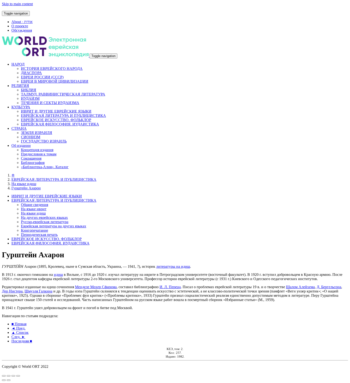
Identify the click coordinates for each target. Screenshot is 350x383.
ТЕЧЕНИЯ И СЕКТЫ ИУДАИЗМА (50, 103)
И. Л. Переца (170, 287)
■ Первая (18, 324)
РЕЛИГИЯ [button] (20, 86)
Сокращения (31, 158)
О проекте (19, 26)
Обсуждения (21, 30)
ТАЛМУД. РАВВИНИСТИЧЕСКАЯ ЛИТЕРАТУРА (63, 94)
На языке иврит (33, 209)
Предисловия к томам (38, 154)
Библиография (33, 163)
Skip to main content (17, 4)
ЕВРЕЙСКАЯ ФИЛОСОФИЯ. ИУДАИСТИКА (60, 124)
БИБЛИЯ (28, 90)
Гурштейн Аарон (26, 188)
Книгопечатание (34, 230)
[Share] (8, 376)
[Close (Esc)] (4, 376)
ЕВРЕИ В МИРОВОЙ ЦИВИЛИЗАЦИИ (54, 81)
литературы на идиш (173, 266)
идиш (58, 275)
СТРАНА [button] (19, 128)
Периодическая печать (39, 235)
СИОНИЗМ (30, 137)
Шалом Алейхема (300, 287)
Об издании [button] (21, 146)
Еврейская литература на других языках (53, 226)
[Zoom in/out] (18, 376)
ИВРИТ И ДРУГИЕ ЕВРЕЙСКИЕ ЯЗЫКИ (56, 111)
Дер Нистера (12, 291)
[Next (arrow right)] (8, 380)
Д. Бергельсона (329, 287)
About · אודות (22, 22)
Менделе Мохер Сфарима (96, 287)
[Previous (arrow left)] (4, 380)
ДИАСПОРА (31, 73)
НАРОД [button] (18, 64)
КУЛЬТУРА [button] (20, 107)
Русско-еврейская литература (44, 222)
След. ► (18, 337)
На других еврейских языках (44, 217)
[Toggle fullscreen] (13, 376)
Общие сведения (34, 205)
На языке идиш (23, 184)
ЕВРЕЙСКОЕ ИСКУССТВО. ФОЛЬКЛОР (56, 120)
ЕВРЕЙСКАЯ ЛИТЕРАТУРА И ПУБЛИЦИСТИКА (63, 116)
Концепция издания (37, 150)
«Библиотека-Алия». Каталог (45, 167)
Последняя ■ (21, 341)
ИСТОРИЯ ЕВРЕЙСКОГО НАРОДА (52, 69)
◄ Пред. (18, 328)
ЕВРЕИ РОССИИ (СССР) (42, 77)
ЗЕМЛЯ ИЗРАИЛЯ (36, 133)
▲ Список (20, 332)
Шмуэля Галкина (38, 291)
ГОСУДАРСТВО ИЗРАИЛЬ (44, 141)
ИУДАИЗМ (30, 98)
